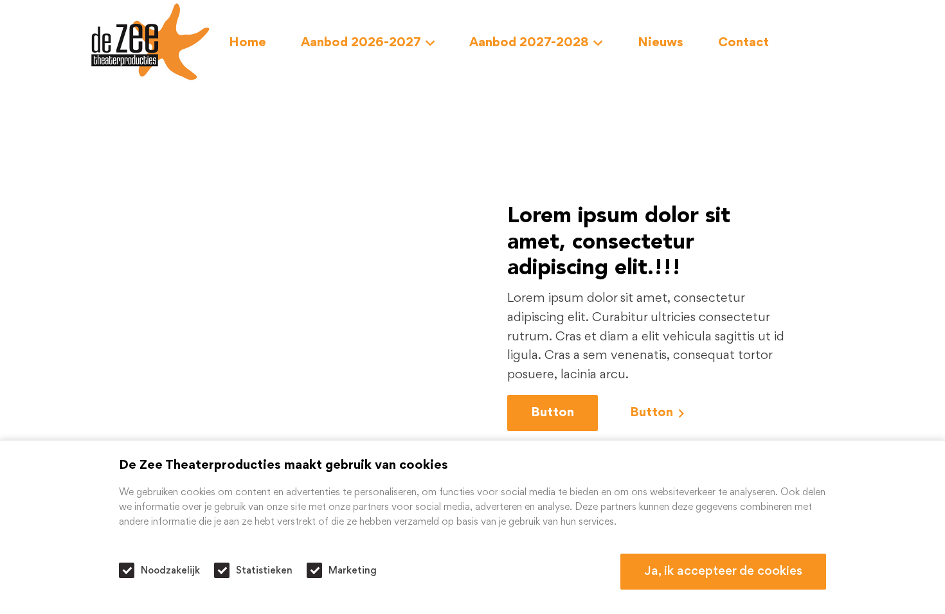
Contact (743, 43)
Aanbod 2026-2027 (361, 43)
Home (247, 43)
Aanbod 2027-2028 (529, 43)
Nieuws (660, 43)
